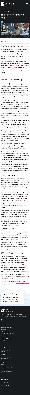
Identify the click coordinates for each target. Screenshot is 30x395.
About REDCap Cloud (6, 382)
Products (5, 325)
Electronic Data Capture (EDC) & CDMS (7, 328)
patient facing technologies (11, 152)
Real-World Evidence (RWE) (6, 363)
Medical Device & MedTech (5, 350)
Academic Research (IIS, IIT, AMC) (7, 367)
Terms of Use (22, 316)
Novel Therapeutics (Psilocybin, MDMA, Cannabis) (6, 358)
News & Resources (5, 385)
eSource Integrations (6, 336)
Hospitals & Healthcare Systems (7, 372)
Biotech (3, 354)
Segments (4, 347)
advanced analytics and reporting (18, 65)
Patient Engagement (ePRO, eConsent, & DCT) (7, 332)
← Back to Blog (5, 11)
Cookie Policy (13, 316)
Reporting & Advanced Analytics (6, 339)
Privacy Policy (4, 316)
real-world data (22, 198)
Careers (3, 388)
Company (4, 380)
